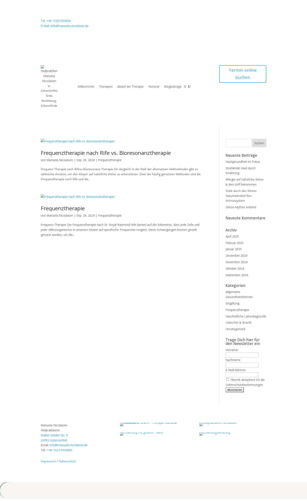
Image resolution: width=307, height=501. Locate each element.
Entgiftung (232, 303)
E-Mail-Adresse (236, 370)
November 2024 (236, 262)
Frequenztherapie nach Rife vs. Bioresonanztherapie (106, 152)
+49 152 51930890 (59, 450)
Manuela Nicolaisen (60, 160)
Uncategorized (235, 329)
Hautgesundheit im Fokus (243, 162)
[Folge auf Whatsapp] (222, 21)
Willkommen (86, 86)
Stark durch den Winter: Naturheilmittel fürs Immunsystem (241, 196)
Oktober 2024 (235, 268)
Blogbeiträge (172, 86)
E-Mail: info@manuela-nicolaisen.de (65, 26)
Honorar (154, 86)
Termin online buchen (243, 73)
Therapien (106, 86)
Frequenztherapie (110, 160)
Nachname (233, 360)
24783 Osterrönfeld (54, 440)
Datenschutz (67, 461)
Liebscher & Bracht (238, 322)
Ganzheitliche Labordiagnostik (246, 316)
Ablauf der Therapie (130, 86)
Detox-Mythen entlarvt (241, 207)
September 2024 (237, 275)
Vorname (232, 350)
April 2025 (232, 236)
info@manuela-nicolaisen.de (68, 445)
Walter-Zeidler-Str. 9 (54, 435)
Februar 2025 (235, 243)
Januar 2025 (234, 249)
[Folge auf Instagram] (231, 21)
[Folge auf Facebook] (239, 21)
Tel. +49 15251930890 (56, 21)
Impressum (48, 461)
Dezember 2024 (236, 255)
